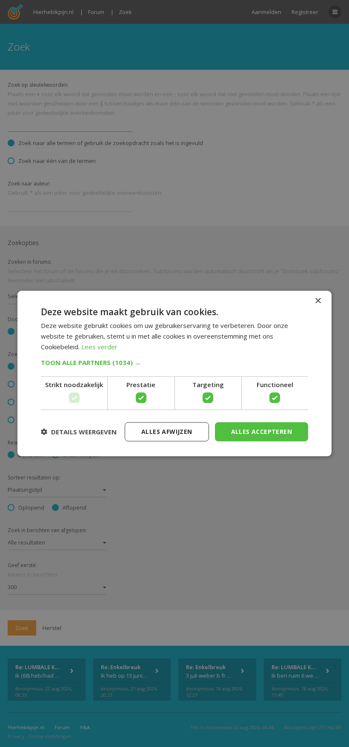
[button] (174, 362)
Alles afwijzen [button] (166, 432)
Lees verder (99, 346)
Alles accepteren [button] (261, 432)
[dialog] (174, 373)
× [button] (318, 301)
